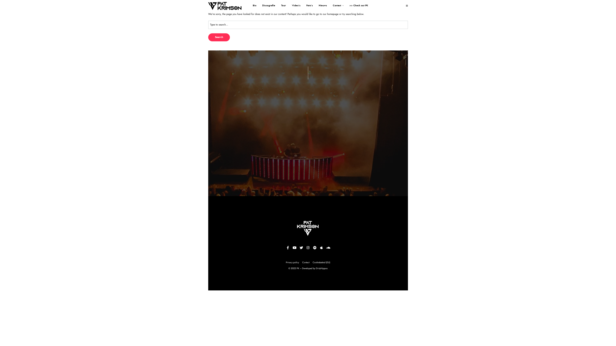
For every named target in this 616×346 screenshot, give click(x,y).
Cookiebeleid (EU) (321, 262)
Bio (255, 5)
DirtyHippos (322, 268)
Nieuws (323, 5)
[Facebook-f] (287, 247)
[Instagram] (308, 247)
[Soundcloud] (328, 247)
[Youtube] (294, 247)
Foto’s (309, 5)
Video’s (296, 5)
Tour (283, 5)
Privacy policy (293, 262)
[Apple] (321, 247)
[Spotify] (314, 247)
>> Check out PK (359, 5)
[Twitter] (301, 247)
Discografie (268, 5)
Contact (337, 5)
